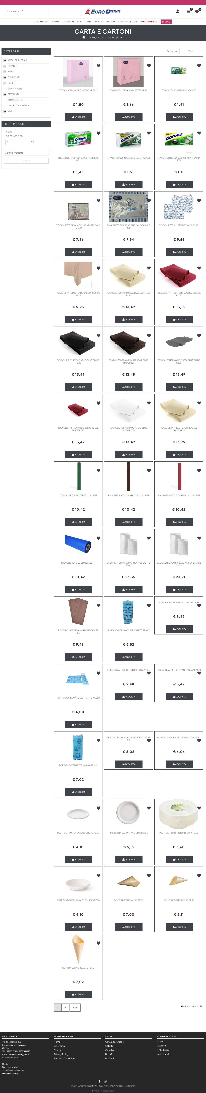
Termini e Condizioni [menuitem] (64, 1058)
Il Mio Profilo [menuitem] (163, 1050)
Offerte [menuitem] (109, 1045)
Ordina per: (172, 51)
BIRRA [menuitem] (80, 22)
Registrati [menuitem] (161, 1045)
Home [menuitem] (57, 1041)
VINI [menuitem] (135, 22)
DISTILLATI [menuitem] (98, 22)
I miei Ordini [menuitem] (163, 1054)
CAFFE (11, 82)
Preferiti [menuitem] (109, 1058)
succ (75, 1007)
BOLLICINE (13, 77)
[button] (45, 11)
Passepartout (108, 1091)
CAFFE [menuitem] (88, 22)
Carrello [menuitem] (109, 1050)
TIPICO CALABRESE (18, 105)
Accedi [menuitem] (160, 1041)
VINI (10, 111)
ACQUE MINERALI (17, 60)
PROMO (166, 21)
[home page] (83, 37)
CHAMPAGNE (15, 88)
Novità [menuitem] (108, 1054)
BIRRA (11, 71)
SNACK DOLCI (15, 99)
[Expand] (4, 60)
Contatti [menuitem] (58, 1050)
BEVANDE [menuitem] (55, 22)
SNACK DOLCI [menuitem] (124, 22)
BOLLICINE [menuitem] (110, 22)
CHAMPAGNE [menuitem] (68, 22)
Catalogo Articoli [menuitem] (114, 1041)
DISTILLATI (13, 94)
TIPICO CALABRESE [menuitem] (148, 22)
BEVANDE (13, 65)
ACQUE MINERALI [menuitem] (40, 22)
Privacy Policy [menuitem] (61, 1054)
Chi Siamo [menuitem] (59, 1045)
